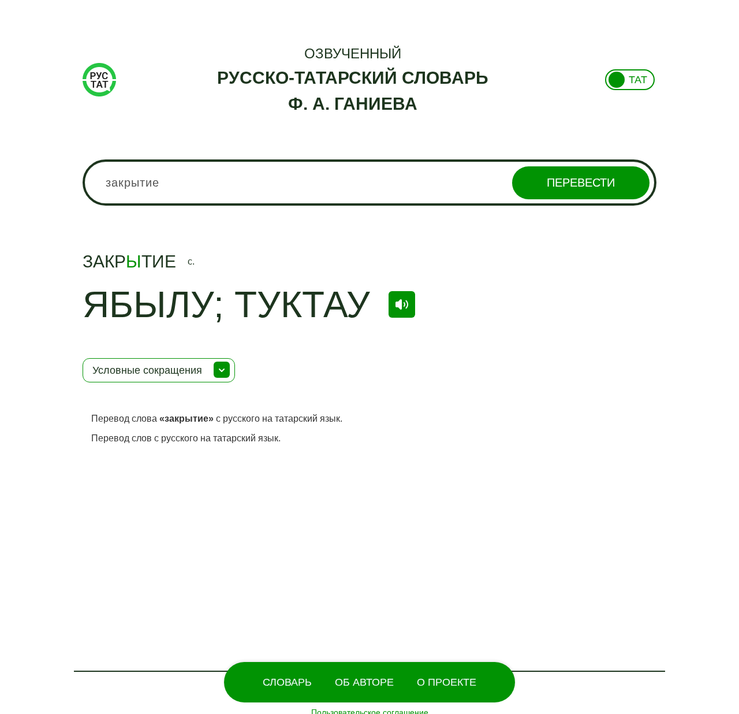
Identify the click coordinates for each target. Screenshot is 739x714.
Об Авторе (364, 682)
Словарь (287, 682)
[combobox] (369, 182)
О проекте (446, 682)
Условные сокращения (147, 370)
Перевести (581, 182)
